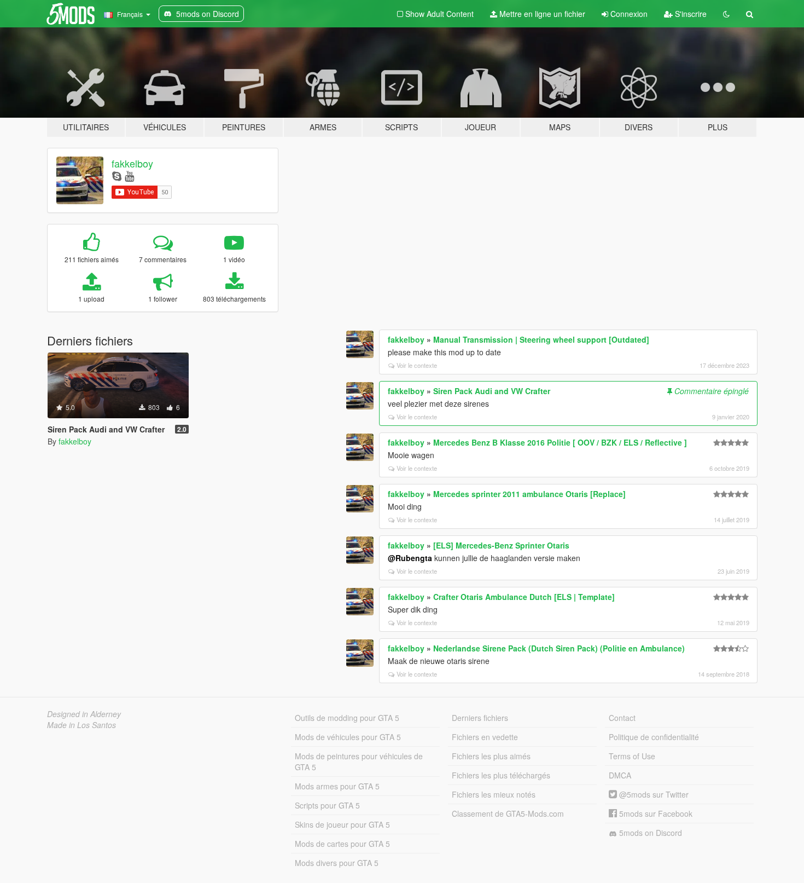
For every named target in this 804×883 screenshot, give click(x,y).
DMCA (620, 775)
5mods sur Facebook (654, 813)
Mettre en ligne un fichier (541, 13)
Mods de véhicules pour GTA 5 (348, 736)
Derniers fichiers (480, 717)
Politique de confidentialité (654, 736)
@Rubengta (410, 557)
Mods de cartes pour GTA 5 (342, 843)
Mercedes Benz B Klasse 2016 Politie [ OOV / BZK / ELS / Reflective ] (560, 442)
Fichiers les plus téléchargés (501, 775)
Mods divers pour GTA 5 (336, 862)
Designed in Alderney (84, 713)
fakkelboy (132, 163)
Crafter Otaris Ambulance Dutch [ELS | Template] (524, 596)
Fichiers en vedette (485, 736)
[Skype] (117, 175)
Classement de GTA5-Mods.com (508, 813)
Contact (622, 717)
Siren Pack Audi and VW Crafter (491, 390)
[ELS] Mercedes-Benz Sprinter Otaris (501, 545)
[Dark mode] (726, 13)
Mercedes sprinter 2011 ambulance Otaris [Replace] (529, 493)
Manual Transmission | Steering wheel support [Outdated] (541, 339)
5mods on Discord (649, 832)
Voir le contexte (417, 365)
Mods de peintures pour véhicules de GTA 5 (359, 761)
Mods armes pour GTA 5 (337, 786)
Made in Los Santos (81, 724)
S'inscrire (690, 13)
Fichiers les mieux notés (493, 794)
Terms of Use (632, 756)
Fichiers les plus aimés (491, 756)
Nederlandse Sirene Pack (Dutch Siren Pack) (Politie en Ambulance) (559, 648)
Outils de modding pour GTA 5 (347, 717)
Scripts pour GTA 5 (327, 805)
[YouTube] (129, 175)
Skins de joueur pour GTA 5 (342, 824)
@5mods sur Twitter (653, 794)
